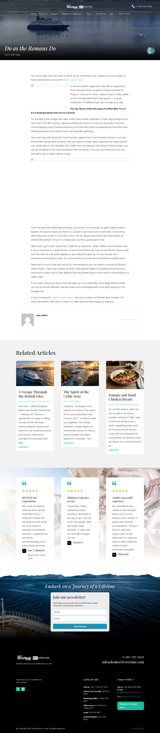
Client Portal (124, 14)
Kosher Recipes (42, 401)
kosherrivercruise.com (129, 319)
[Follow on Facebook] (18, 689)
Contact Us (101, 14)
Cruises (53, 14)
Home (33, 14)
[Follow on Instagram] (23, 689)
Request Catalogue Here (129, 706)
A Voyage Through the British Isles (32, 394)
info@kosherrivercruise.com (123, 662)
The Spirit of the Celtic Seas (76, 394)
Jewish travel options (63, 297)
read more (23, 447)
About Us (43, 14)
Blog (88, 14)
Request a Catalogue (71, 14)
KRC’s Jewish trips (72, 79)
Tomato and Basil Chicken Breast (122, 397)
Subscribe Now (80, 626)
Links (111, 14)
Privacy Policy (138, 728)
